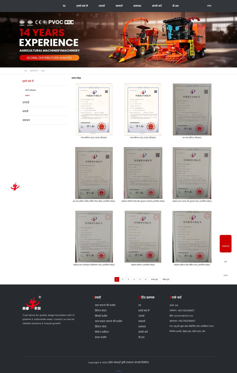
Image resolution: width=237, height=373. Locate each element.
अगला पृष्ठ (154, 279)
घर (64, 6)
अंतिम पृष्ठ (165, 279)
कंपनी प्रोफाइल (30, 90)
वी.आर (175, 6)
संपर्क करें (157, 6)
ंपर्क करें (175, 298)
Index (118, 371)
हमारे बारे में (34, 71)
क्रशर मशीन (101, 337)
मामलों (119, 6)
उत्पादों (25, 102)
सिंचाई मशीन (101, 316)
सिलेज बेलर (100, 311)
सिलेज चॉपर (100, 327)
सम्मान (27, 95)
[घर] (14, 186)
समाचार (26, 120)
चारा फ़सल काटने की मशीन (108, 321)
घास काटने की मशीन (105, 305)
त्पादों (97, 298)
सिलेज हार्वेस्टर (102, 332)
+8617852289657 (186, 310)
